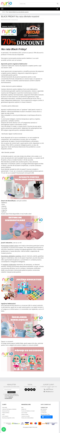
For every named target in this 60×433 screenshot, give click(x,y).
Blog (22, 407)
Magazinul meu (26, 404)
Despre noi (23, 409)
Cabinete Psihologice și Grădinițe (9, 409)
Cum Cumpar (24, 412)
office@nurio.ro (49, 391)
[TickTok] (31, 389)
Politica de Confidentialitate (9, 397)
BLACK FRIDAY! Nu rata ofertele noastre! (19, 12)
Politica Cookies (24, 414)
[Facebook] (26, 389)
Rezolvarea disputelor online (8, 418)
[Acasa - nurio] (8, 3)
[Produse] (2, 9)
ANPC (3, 414)
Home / (4, 12)
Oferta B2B (4, 407)
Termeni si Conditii (25, 416)
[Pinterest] (28, 389)
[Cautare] (57, 4)
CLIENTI (4, 404)
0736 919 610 (49, 389)
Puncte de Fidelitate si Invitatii (27, 411)
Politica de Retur (5, 412)
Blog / (7, 12)
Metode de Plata (5, 411)
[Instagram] (34, 389)
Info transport (5, 416)
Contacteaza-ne (47, 416)
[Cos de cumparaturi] (57, 8)
